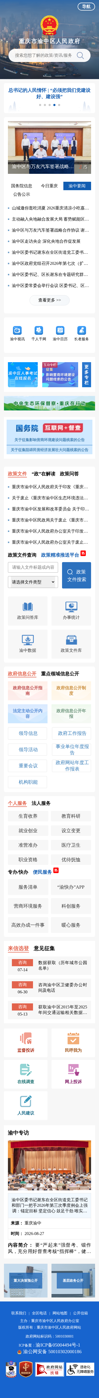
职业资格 (27, 859)
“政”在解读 (43, 473)
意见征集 (44, 948)
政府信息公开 (22, 673)
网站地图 (60, 1313)
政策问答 (69, 473)
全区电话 (39, 1313)
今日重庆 (49, 186)
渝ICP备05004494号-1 (58, 1345)
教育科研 (71, 816)
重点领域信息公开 (60, 673)
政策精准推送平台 (63, 555)
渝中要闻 (77, 186)
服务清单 (27, 887)
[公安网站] (11, 1369)
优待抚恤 (71, 859)
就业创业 (27, 830)
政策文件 (17, 473)
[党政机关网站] (25, 1369)
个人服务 (17, 803)
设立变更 (71, 830)
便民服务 (45, 872)
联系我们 (18, 1313)
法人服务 (41, 803)
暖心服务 (71, 925)
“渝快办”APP (70, 887)
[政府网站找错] (49, 1369)
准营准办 (27, 845)
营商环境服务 (28, 906)
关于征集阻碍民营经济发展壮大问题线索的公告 (49, 450)
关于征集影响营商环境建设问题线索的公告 (50, 440)
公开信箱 (80, 1313)
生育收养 (27, 816)
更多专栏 (86, 375)
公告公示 (21, 194)
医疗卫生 (71, 845)
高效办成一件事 (28, 925)
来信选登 (18, 948)
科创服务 (71, 906)
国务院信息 (21, 186)
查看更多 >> (49, 300)
